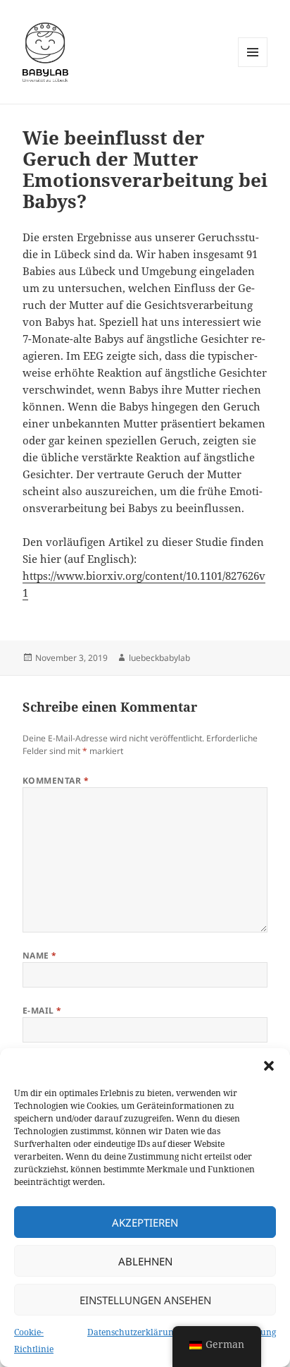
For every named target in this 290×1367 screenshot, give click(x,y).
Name (40, 955)
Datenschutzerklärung (132, 1332)
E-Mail (42, 1010)
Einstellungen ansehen (145, 1300)
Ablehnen (145, 1261)
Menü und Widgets (253, 66)
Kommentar (56, 780)
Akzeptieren (145, 1222)
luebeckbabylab (159, 658)
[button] (269, 1066)
